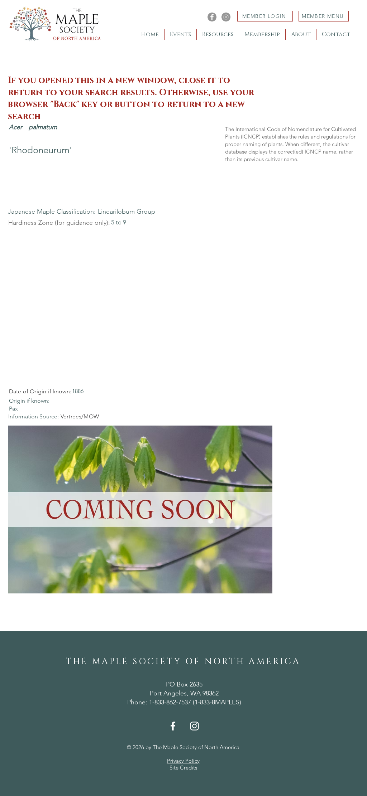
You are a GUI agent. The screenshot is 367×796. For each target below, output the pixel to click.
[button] (140, 509)
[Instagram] (225, 17)
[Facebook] (212, 17)
